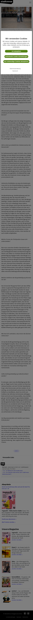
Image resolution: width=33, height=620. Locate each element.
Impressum (15, 70)
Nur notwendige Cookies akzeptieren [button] (16, 61)
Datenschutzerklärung (15, 68)
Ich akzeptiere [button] (16, 51)
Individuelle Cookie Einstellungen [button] (16, 56)
